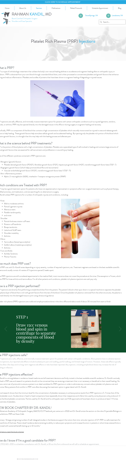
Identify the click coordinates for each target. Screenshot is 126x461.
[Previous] (6, 329)
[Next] (120, 329)
